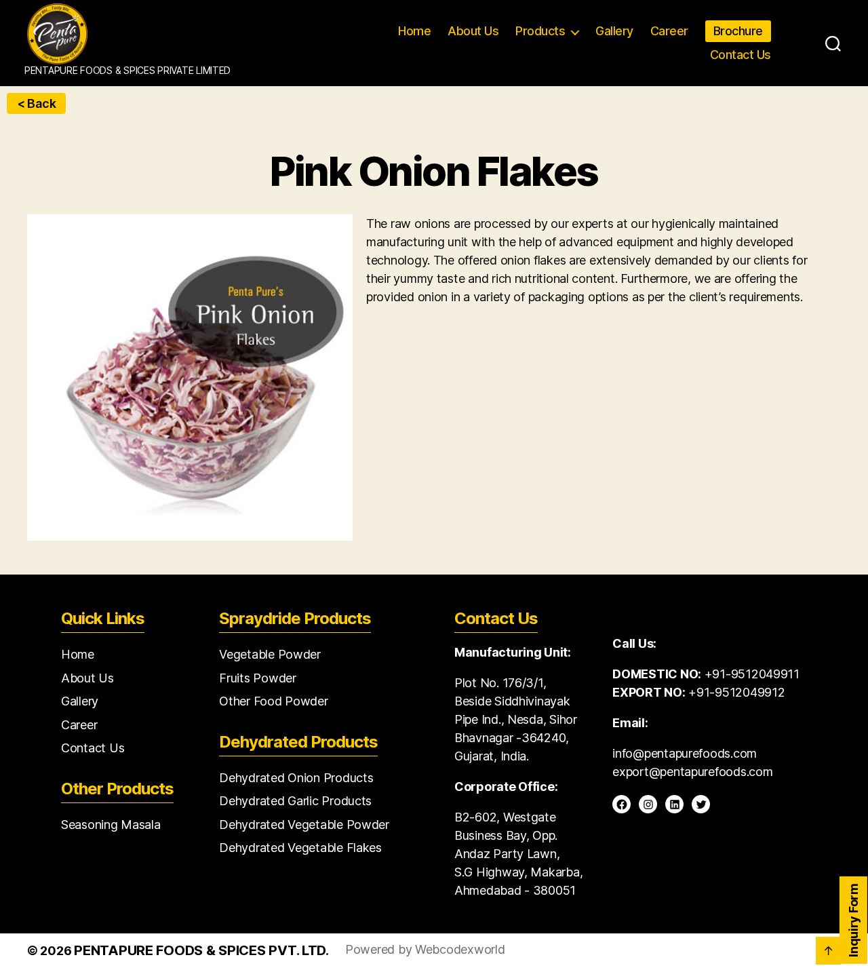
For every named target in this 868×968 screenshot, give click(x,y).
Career (669, 31)
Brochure (738, 31)
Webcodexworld (460, 949)
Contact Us (740, 54)
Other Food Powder (273, 701)
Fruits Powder (257, 678)
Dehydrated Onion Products (296, 778)
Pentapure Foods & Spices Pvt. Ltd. (201, 950)
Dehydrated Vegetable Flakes (300, 847)
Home (414, 31)
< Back (36, 103)
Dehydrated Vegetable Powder (304, 824)
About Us (473, 31)
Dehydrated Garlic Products (295, 801)
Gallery (614, 31)
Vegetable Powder (270, 654)
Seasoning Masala (111, 824)
